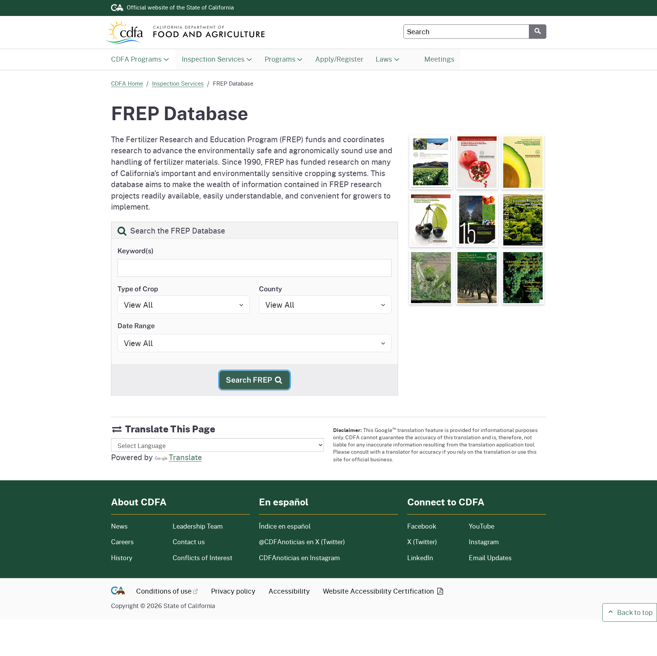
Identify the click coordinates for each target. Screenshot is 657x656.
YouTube (481, 526)
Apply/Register (339, 59)
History (137, 557)
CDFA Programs (136, 59)
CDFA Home (127, 83)
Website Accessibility (379, 591)
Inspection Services (213, 59)
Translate (185, 457)
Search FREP (250, 379)
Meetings (439, 59)
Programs (280, 59)
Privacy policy (233, 591)
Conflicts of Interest (202, 557)
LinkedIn (420, 557)
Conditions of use (164, 591)
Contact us (189, 541)
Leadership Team (198, 526)
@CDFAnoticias (302, 541)
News (137, 526)
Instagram (484, 541)
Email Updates (490, 557)
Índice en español (285, 526)
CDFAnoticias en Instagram (299, 557)
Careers (137, 541)
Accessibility (289, 591)
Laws (383, 59)
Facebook (421, 526)
